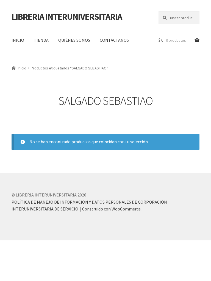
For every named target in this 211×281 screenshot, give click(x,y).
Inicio (22, 68)
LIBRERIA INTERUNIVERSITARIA (67, 16)
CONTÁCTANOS (114, 40)
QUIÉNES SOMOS (74, 40)
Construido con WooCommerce (111, 209)
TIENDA (41, 40)
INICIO (18, 40)
